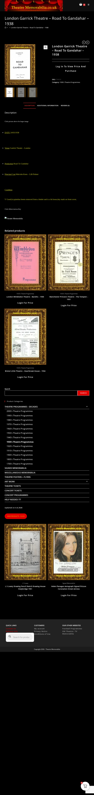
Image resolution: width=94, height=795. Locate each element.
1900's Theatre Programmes (20, 455)
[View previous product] (84, 42)
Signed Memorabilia (15, 468)
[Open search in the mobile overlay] (20, 637)
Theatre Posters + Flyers (18, 477)
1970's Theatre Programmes (20, 424)
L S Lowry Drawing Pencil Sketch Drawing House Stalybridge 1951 (25, 587)
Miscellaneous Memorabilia (20, 472)
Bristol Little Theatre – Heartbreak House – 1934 (25, 371)
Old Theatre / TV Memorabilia (69, 632)
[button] (45, 47)
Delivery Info (12, 631)
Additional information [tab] (47, 106)
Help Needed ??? (13, 499)
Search (7, 389)
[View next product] (87, 42)
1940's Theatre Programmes (20, 437)
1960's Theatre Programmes (20, 428)
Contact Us (11, 628)
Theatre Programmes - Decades (21, 406)
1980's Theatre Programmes (20, 420)
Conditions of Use (42, 634)
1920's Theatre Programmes (20, 446)
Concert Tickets (13, 490)
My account (39, 628)
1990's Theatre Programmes (20, 415)
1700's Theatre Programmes (20, 463)
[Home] (5, 27)
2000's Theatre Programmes (20, 411)
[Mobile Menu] (87, 4)
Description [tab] (29, 106)
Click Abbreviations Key (13, 209)
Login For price (25, 302)
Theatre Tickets (13, 486)
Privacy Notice (40, 631)
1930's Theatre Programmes (70, 82)
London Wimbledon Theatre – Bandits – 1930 (25, 297)
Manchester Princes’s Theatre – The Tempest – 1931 (68, 298)
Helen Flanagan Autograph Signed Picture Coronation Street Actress (68, 587)
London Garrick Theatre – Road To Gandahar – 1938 (29, 27)
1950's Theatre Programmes (20, 433)
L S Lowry (25, 583)
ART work (10, 481)
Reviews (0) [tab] (65, 106)
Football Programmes (72, 628)
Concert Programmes (16, 495)
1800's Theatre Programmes (20, 459)
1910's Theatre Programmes (20, 450)
